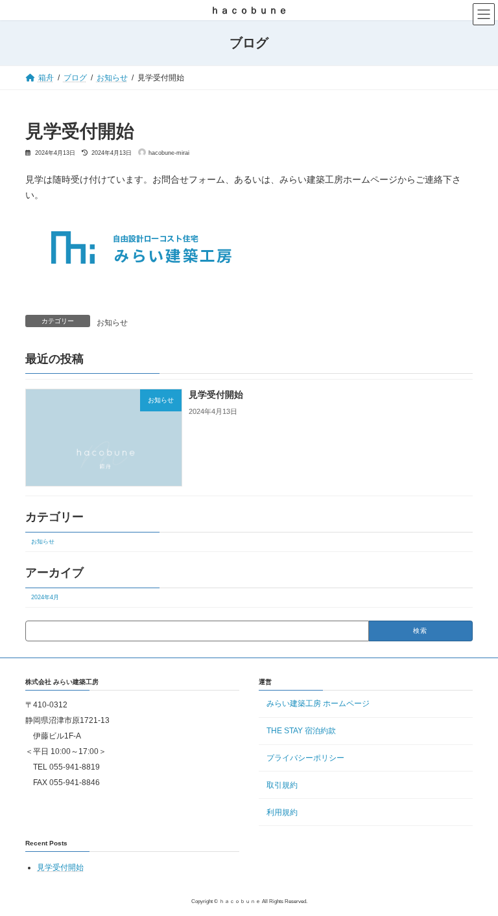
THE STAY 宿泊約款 (301, 730)
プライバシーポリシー (305, 757)
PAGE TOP (474, 878)
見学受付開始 (216, 394)
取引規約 (282, 785)
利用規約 (282, 812)
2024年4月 (45, 597)
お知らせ (112, 322)
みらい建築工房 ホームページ (318, 704)
